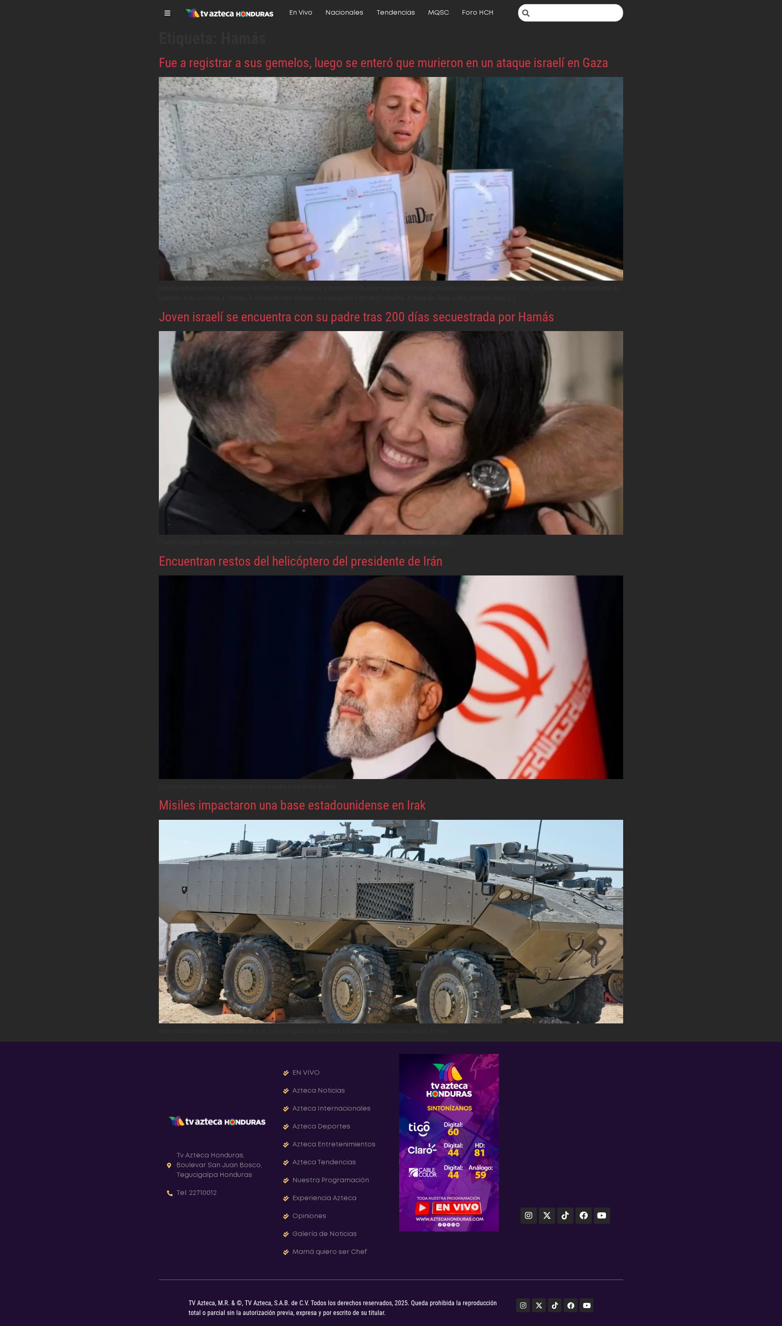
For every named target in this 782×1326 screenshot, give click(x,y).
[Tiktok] (565, 1215)
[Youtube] (602, 1215)
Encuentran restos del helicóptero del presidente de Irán (300, 561)
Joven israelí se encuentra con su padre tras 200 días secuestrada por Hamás (356, 317)
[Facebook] (584, 1215)
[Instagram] (529, 1215)
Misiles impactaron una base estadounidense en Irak (292, 805)
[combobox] (570, 13)
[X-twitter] (547, 1215)
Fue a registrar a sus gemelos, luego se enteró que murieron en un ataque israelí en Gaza (383, 62)
